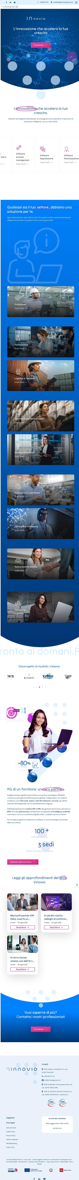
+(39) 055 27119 (49, 1076)
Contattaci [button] (39, 45)
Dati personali (11, 1128)
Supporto (10, 1117)
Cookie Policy (10, 1132)
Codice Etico (10, 1147)
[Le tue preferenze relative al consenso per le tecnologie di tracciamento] (77, 885)
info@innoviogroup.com (52, 1080)
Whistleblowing (11, 1143)
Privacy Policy (10, 1136)
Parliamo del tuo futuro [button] (21, 862)
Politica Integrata (12, 1139)
